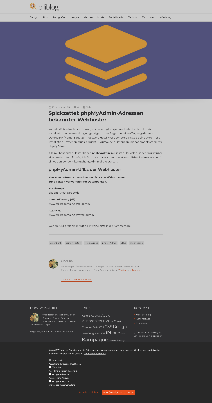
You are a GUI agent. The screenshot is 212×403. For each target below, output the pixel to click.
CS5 (101, 327)
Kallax (123, 334)
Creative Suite (90, 327)
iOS (103, 333)
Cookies (118, 321)
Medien (88, 17)
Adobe (86, 315)
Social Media (116, 17)
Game (84, 334)
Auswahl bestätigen (89, 392)
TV (143, 17)
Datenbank (55, 243)
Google (91, 333)
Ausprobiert (92, 321)
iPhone (113, 332)
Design (34, 17)
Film (45, 17)
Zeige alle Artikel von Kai (77, 279)
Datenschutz (143, 318)
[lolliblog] (44, 7)
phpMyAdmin (109, 243)
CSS (108, 326)
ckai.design (156, 336)
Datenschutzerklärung (95, 353)
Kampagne (95, 339)
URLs (123, 243)
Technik (132, 17)
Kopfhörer (112, 341)
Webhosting (136, 243)
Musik (100, 17)
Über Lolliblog (143, 314)
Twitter (122, 270)
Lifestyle (74, 17)
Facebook (137, 270)
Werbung (165, 17)
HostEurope (91, 243)
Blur (111, 321)
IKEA (99, 334)
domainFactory (73, 243)
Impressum (142, 323)
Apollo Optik (96, 316)
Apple (105, 315)
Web (152, 17)
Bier (106, 321)
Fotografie (59, 17)
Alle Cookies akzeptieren (118, 392)
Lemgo (121, 340)
